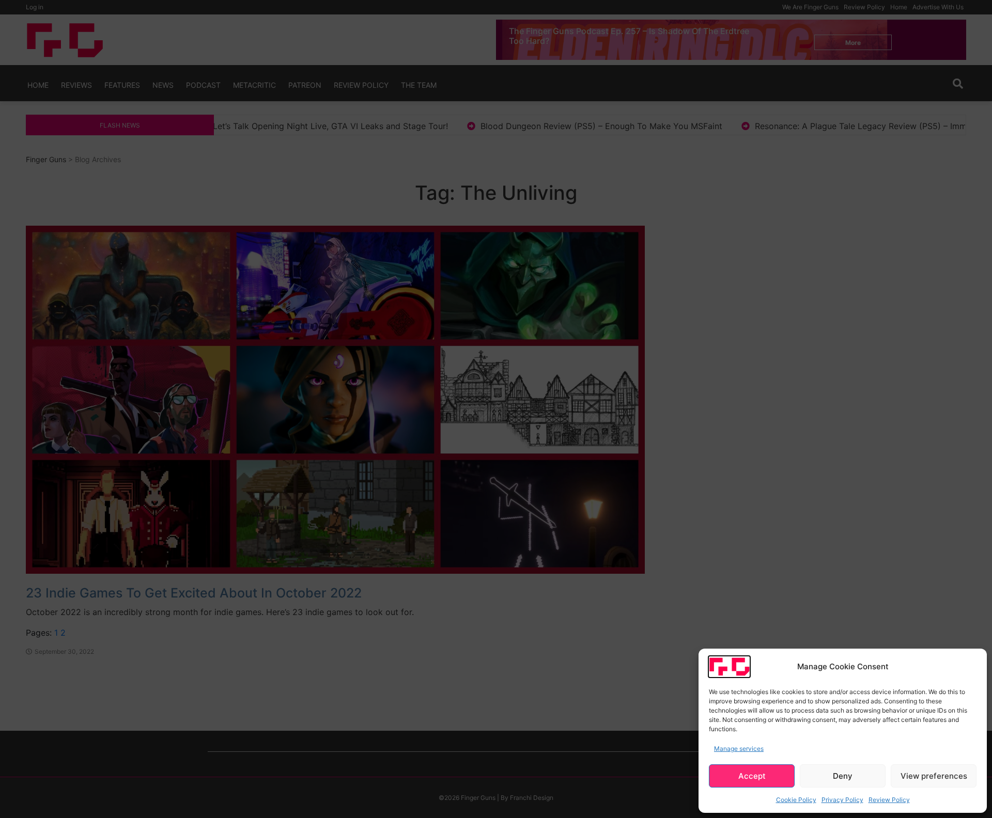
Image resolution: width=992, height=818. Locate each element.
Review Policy (889, 800)
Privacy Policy (842, 800)
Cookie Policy (796, 800)
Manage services (739, 748)
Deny (843, 776)
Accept (752, 776)
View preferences (934, 776)
